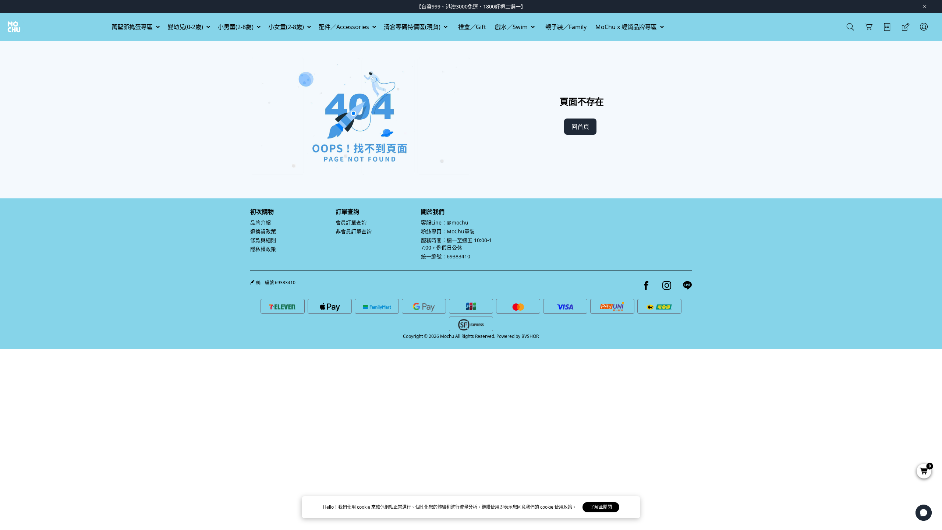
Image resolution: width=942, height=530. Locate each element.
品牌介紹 (260, 222)
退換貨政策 (263, 231)
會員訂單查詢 (351, 222)
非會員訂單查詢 (354, 231)
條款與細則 (263, 240)
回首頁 (580, 127)
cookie (364, 507)
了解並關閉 (601, 507)
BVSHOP (529, 336)
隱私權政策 (263, 248)
